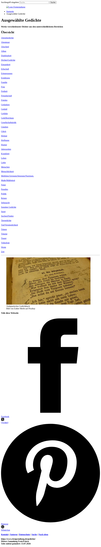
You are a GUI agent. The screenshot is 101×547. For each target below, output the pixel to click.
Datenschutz (24, 534)
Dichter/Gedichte (8, 60)
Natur (3, 185)
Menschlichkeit (7, 171)
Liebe (3, 162)
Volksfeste (5, 243)
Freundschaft (6, 96)
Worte (3, 247)
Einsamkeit (5, 64)
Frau (3, 87)
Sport (3, 211)
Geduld (4, 109)
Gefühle (4, 113)
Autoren (13, 534)
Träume (4, 234)
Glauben (4, 127)
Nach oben (43, 534)
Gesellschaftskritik (8, 122)
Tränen (4, 229)
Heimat (4, 136)
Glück (3, 131)
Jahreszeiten (6, 149)
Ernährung (5, 78)
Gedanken (5, 105)
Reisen (4, 198)
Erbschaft (5, 69)
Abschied (5, 47)
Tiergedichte (6, 220)
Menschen (5, 167)
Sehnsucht (5, 203)
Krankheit (5, 154)
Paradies (4, 189)
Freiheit (4, 91)
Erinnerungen (6, 73)
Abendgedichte (7, 38)
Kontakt (4, 534)
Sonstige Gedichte (8, 207)
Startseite (10, 11)
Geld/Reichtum (7, 118)
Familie (4, 82)
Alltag (3, 51)
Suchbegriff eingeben (10, 2)
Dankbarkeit (6, 56)
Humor (4, 145)
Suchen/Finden (7, 216)
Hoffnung (5, 140)
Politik (3, 194)
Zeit (2, 252)
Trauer (3, 238)
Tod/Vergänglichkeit (9, 225)
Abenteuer (5, 42)
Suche (34, 534)
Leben (3, 158)
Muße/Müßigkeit (8, 180)
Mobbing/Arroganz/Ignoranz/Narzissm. (17, 176)
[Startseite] (15, 7)
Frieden (4, 100)
